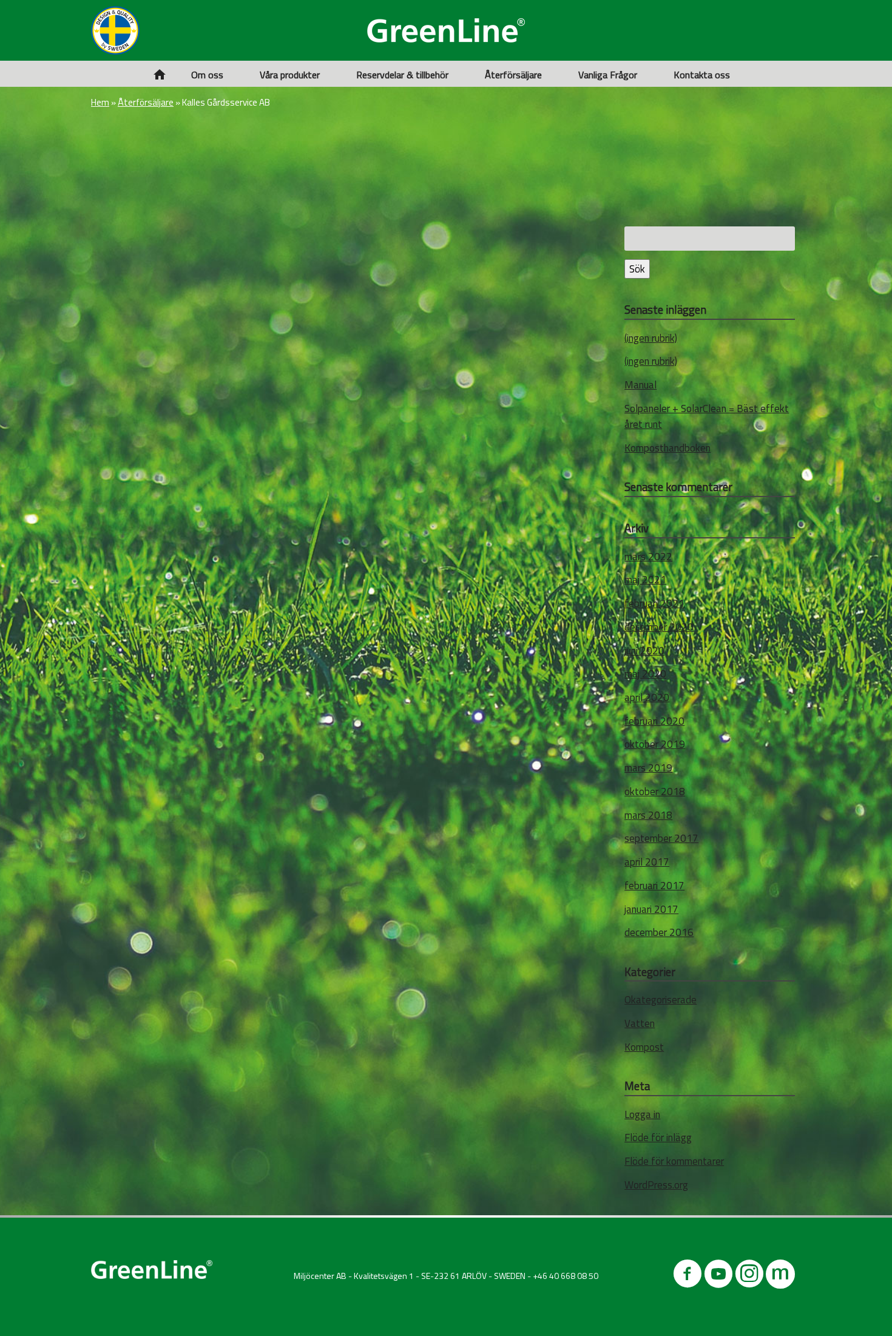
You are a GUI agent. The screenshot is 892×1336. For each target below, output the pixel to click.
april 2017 (646, 862)
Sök (637, 269)
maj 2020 (645, 674)
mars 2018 (648, 815)
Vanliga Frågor (607, 74)
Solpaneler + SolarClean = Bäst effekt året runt (706, 416)
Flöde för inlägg (658, 1137)
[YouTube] (718, 1276)
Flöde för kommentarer (674, 1161)
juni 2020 (644, 651)
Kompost (644, 1047)
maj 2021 (645, 580)
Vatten (639, 1023)
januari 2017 (651, 909)
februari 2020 (654, 721)
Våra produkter (290, 74)
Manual (640, 385)
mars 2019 (648, 768)
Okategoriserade (660, 1000)
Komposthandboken (667, 448)
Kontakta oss (702, 74)
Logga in (642, 1114)
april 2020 (646, 697)
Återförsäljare (513, 74)
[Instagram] (749, 1276)
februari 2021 (654, 603)
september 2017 (661, 838)
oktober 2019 (654, 744)
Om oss (207, 74)
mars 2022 (648, 557)
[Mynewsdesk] (780, 1276)
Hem (100, 102)
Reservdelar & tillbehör (402, 74)
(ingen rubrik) (650, 338)
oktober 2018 (654, 791)
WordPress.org (656, 1185)
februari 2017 (654, 885)
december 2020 (659, 627)
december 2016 (659, 932)
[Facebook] (687, 1276)
